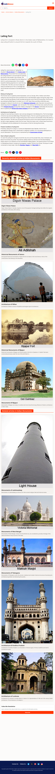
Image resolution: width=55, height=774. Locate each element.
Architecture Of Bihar (9, 304)
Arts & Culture (9, 12)
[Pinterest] (35, 764)
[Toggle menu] (53, 3)
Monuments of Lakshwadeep (12, 490)
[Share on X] (19, 65)
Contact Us (15, 764)
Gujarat (15, 105)
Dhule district (11, 72)
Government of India (36, 132)
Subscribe (27, 712)
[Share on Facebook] (23, 65)
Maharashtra (4, 74)
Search (50, 8)
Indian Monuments (19, 12)
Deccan (37, 106)
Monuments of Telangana (11, 573)
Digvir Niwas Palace (9, 206)
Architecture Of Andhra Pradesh (13, 645)
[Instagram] (42, 764)
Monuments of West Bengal (11, 532)
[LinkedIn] (38, 764)
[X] (32, 764)
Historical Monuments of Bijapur (13, 350)
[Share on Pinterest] (26, 65)
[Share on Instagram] (16, 65)
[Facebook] (28, 764)
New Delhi (35, 145)
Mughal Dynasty (9, 106)
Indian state (21, 72)
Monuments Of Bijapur (10, 403)
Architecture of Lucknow (10, 696)
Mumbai (22, 145)
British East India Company (20, 108)
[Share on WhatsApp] (13, 65)
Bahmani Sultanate (29, 103)
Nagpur (28, 145)
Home (2, 12)
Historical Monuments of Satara (13, 254)
